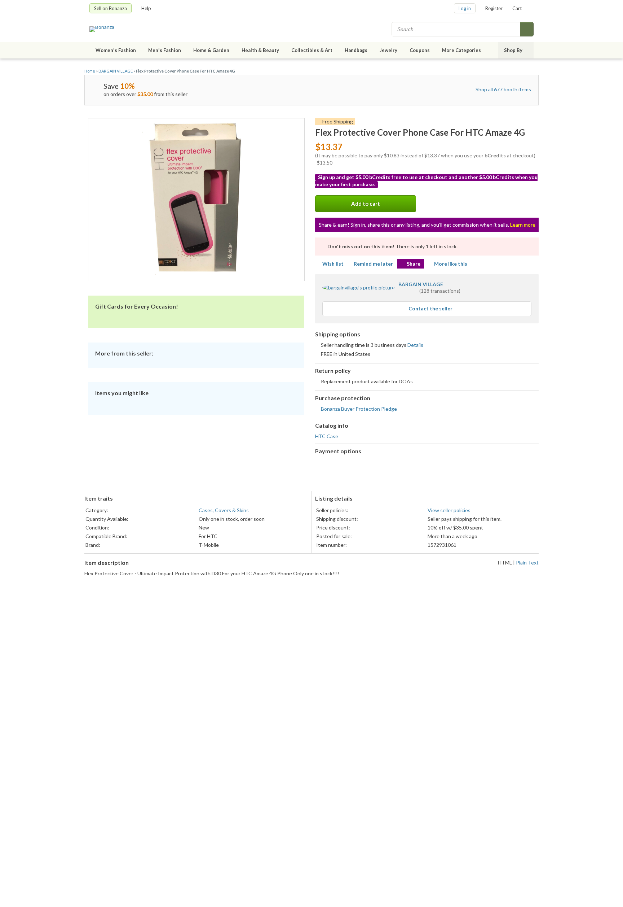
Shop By (513, 50)
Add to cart (365, 203)
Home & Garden (211, 50)
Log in (465, 8)
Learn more (522, 225)
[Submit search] (527, 29)
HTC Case (326, 436)
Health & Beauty (260, 50)
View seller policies (449, 510)
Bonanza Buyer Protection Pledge (359, 409)
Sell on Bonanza (110, 8)
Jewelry (388, 50)
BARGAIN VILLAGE (115, 71)
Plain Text (527, 562)
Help (146, 8)
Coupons (420, 50)
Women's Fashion (116, 50)
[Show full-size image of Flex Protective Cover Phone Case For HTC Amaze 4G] (196, 199)
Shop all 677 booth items (503, 89)
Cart (517, 8)
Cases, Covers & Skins (224, 510)
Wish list (333, 264)
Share (413, 264)
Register (494, 8)
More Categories (461, 50)
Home (89, 71)
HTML (505, 562)
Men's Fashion (164, 50)
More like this (450, 264)
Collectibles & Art (311, 50)
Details (415, 345)
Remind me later (373, 264)
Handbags (356, 50)
